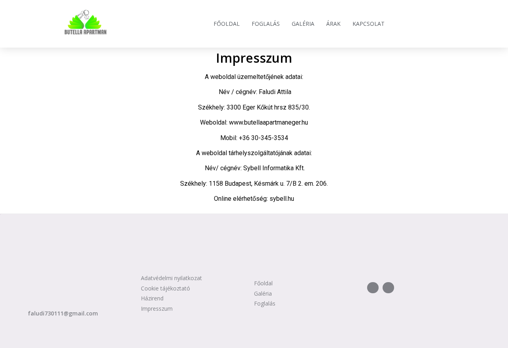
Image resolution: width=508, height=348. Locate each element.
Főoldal (227, 23)
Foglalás (266, 23)
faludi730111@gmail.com (63, 313)
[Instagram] (388, 288)
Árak (333, 23)
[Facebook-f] (373, 288)
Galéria (303, 23)
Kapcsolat (368, 23)
